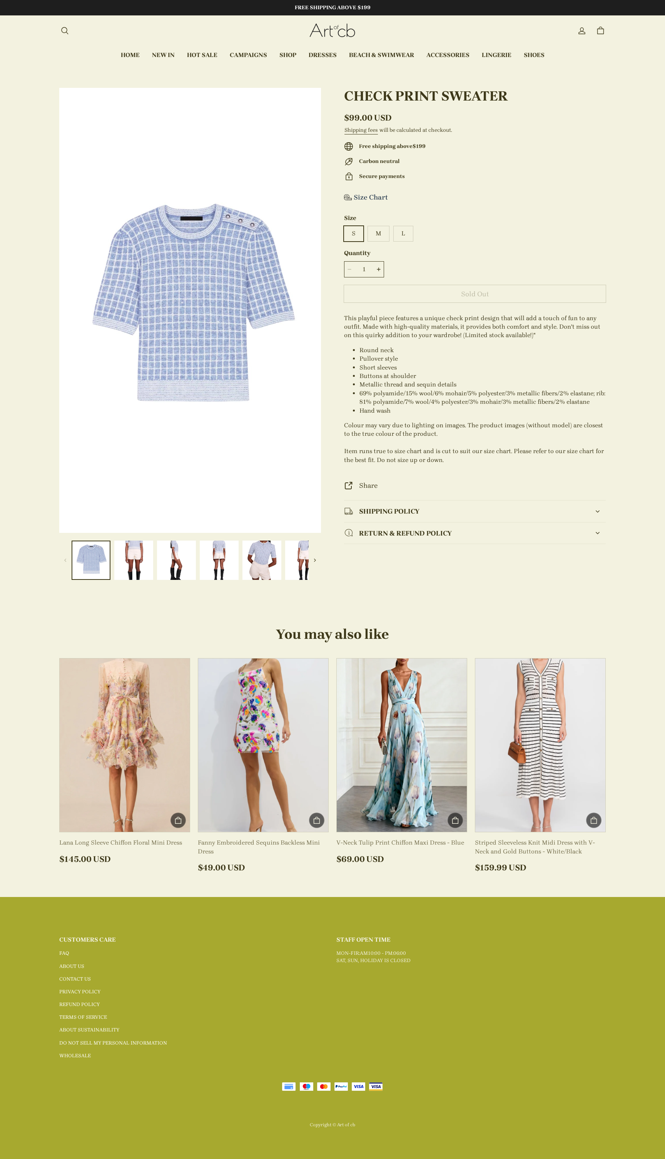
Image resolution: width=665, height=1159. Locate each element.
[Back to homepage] (332, 30)
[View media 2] (133, 560)
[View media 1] (91, 560)
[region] (190, 560)
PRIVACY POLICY (79, 991)
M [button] (378, 233)
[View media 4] (219, 560)
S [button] (354, 233)
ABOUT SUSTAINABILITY (89, 1030)
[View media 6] (304, 560)
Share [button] (368, 485)
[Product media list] (190, 310)
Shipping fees (361, 130)
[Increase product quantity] (378, 269)
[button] (64, 30)
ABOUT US (71, 966)
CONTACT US (75, 979)
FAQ (64, 953)
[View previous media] (65, 560)
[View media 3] (176, 560)
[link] (248, 55)
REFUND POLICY (79, 1004)
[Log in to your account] (581, 30)
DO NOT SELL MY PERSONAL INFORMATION (113, 1043)
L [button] (403, 233)
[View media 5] (261, 560)
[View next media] (315, 560)
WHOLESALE (75, 1055)
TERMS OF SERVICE (83, 1017)
